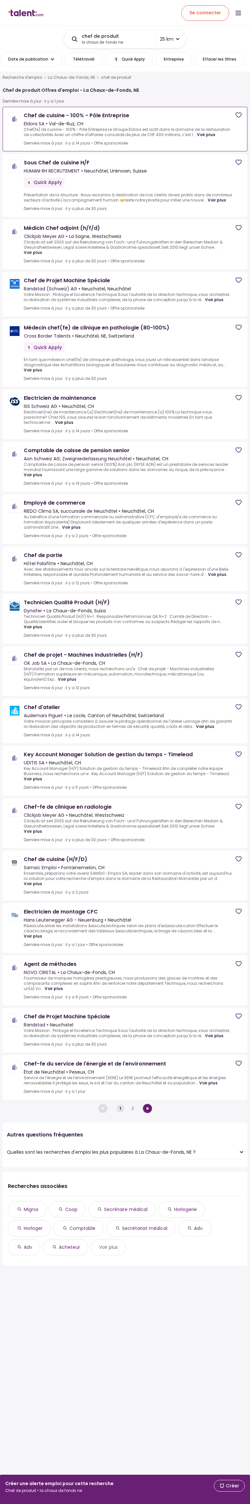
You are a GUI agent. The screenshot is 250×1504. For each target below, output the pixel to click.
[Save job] (238, 115)
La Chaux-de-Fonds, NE (71, 77)
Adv (28, 1247)
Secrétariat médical (144, 1228)
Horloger (33, 1228)
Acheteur (69, 1247)
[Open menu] (238, 13)
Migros (31, 1209)
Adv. (198, 1228)
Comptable (82, 1228)
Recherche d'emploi (22, 77)
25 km (167, 39)
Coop (71, 1209)
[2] (147, 1108)
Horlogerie (185, 1209)
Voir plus (206, 134)
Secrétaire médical (125, 1209)
